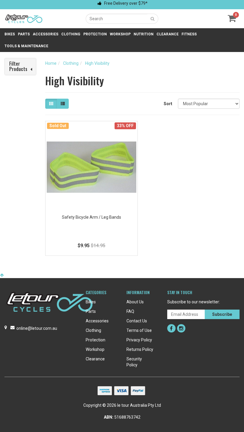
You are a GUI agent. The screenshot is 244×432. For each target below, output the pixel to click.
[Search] (152, 19)
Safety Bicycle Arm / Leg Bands (91, 217)
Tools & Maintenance (26, 46)
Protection (95, 34)
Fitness (189, 34)
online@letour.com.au (36, 328)
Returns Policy (139, 349)
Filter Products (18, 66)
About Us (135, 301)
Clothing (70, 34)
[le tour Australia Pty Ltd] (23, 18)
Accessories (45, 34)
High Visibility (97, 63)
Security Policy (134, 362)
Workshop (120, 34)
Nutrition (144, 34)
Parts (24, 34)
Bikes (9, 34)
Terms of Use (139, 330)
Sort (168, 103)
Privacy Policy (139, 340)
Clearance (168, 34)
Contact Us (136, 321)
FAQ (130, 311)
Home (51, 63)
